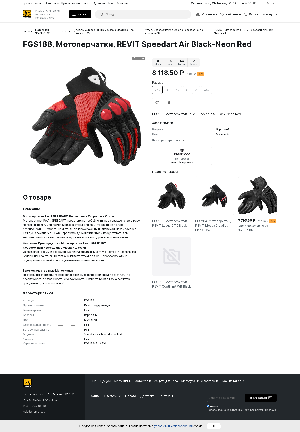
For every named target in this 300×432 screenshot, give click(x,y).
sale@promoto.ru (34, 411)
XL (177, 90)
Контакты (166, 396)
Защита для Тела (166, 381)
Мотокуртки (143, 381)
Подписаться (258, 398)
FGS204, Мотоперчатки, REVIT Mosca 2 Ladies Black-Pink (213, 225)
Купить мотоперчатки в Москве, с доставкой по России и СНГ (105, 31)
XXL (206, 90)
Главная (28, 31)
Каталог (68, 31)
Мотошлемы (122, 381)
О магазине (112, 396)
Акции (95, 396)
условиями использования (173, 426)
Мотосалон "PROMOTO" (42, 31)
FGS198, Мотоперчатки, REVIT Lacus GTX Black (170, 223)
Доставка (147, 396)
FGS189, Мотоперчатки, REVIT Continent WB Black (171, 284)
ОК (214, 426)
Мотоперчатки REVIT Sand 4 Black (254, 228)
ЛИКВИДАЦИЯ (101, 381)
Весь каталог (231, 381)
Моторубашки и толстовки (199, 381)
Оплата (130, 396)
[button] (251, 3)
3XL (157, 90)
